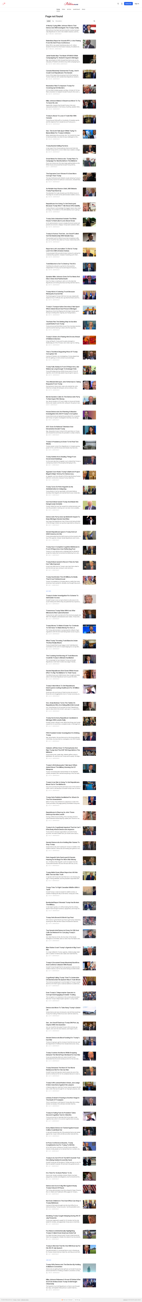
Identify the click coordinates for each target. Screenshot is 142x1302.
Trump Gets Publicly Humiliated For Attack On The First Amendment (62, 798)
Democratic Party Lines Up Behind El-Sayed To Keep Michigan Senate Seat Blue (63, 518)
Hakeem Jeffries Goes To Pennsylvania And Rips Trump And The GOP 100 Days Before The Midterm (63, 750)
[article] (71, 31)
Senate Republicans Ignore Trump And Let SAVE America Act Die (61, 533)
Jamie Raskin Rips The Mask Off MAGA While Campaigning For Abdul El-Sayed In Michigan (62, 57)
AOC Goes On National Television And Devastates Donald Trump (59, 428)
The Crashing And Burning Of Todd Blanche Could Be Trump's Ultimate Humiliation (62, 657)
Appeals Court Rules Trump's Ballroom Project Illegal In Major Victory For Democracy (63, 473)
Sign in (137, 3)
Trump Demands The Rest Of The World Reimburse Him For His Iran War (60, 1069)
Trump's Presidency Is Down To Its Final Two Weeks (62, 443)
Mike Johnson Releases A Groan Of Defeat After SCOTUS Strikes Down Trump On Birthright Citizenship (63, 1282)
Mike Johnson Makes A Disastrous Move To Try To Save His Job (63, 102)
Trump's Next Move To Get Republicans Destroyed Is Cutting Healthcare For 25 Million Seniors (62, 688)
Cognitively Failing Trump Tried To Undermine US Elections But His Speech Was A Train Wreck (63, 979)
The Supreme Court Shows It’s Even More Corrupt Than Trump (61, 175)
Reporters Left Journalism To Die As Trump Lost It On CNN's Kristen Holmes (61, 250)
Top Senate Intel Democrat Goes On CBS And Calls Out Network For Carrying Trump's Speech (62, 932)
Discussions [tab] (59, 21)
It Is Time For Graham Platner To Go (59, 1173)
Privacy (15, 1300)
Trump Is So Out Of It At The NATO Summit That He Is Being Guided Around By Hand (63, 1159)
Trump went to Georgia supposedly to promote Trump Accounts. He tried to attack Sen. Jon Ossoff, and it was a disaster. (62, 832)
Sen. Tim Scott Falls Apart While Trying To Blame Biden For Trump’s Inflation (61, 132)
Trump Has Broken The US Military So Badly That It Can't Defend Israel (61, 578)
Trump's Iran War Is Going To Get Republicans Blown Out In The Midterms (62, 783)
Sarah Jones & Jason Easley (60, 63)
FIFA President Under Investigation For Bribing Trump (62, 734)
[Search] (118, 3)
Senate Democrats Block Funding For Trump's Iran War (62, 1039)
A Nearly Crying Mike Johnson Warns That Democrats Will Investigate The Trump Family (62, 27)
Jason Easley (58, 33)
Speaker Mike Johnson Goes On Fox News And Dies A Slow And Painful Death (63, 278)
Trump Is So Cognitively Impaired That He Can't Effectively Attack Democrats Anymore (63, 828)
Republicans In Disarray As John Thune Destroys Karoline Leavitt (60, 813)
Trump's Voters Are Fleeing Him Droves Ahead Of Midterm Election (63, 338)
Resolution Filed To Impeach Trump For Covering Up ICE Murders (60, 87)
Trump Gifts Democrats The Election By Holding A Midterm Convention (63, 1266)
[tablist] (54, 21)
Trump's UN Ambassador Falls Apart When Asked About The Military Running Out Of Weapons (61, 767)
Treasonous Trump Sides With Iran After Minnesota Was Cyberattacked (60, 612)
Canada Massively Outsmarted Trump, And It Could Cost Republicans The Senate (62, 72)
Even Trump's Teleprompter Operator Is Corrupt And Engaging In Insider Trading (61, 994)
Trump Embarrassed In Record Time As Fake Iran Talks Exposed (62, 563)
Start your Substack (68, 1300)
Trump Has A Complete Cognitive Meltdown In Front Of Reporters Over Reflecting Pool (62, 548)
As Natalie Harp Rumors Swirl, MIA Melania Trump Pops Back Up (61, 190)
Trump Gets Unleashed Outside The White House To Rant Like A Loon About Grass (61, 220)
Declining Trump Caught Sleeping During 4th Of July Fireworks (63, 1217)
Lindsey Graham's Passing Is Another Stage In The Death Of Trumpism (62, 1099)
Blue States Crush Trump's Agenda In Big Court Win (63, 949)
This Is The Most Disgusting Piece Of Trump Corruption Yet (62, 353)
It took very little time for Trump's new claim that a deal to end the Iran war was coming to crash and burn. (62, 567)
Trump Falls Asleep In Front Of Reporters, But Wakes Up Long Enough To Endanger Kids (62, 368)
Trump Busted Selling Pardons (57, 146)
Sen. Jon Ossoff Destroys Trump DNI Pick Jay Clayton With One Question (62, 1024)
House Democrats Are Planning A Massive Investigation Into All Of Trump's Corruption (62, 413)
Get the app (77, 1300)
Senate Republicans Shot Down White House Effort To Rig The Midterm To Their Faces (62, 672)
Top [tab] (53, 21)
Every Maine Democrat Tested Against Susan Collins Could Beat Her (62, 1129)
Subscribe (128, 3)
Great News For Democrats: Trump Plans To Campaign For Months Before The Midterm (62, 160)
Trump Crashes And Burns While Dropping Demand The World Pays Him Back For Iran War (63, 1054)
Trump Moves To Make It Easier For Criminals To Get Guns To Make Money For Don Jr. (62, 627)
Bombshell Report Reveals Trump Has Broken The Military (62, 904)
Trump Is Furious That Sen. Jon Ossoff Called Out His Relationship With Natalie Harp (62, 235)
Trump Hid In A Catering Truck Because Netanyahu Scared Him (60, 293)
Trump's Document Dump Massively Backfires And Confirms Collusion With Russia (62, 964)
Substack (125, 1300)
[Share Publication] (121, 3)
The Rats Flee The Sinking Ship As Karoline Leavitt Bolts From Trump (61, 323)
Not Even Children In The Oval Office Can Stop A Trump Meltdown (63, 1202)
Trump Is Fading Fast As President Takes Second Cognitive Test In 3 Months (61, 1114)
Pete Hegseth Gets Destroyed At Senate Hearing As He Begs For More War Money (61, 858)
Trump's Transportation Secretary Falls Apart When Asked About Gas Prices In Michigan (63, 308)
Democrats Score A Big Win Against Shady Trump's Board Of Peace (61, 1187)
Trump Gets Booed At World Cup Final (59, 917)
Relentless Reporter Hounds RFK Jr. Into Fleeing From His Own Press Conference (63, 42)
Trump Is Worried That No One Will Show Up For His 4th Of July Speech (63, 1247)
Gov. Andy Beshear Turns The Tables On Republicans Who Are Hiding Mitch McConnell (62, 704)
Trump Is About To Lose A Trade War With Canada (61, 117)
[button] (58, 9)
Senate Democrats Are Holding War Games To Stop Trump (63, 843)
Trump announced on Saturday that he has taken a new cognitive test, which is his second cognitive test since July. (62, 1118)
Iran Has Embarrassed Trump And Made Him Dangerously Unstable (62, 503)
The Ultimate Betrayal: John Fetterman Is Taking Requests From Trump (63, 383)
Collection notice (25, 1300)
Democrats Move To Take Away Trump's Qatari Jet (63, 1009)
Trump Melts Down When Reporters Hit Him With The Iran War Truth (62, 873)
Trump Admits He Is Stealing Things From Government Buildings (61, 458)
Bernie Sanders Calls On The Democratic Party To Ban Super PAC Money (63, 398)
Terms (18, 1300)
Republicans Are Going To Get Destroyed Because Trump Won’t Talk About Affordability (63, 205)
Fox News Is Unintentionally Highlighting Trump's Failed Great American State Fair (61, 1232)
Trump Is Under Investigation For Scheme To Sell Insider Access (62, 597)
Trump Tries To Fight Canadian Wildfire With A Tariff (62, 888)
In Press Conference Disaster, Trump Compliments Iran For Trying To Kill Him (60, 1144)
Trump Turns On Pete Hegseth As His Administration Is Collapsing (59, 488)
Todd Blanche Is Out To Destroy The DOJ (61, 264)
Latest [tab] (48, 21)
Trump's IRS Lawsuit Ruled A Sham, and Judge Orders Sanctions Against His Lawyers (63, 1084)
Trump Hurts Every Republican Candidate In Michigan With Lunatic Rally (62, 719)
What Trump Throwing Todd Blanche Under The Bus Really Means (62, 642)
